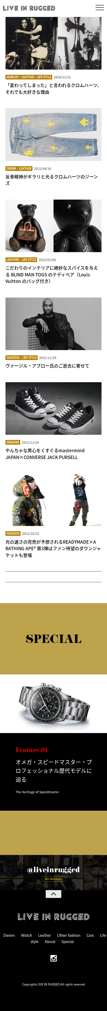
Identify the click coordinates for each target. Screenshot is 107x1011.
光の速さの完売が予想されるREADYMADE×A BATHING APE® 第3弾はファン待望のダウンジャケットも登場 (53, 548)
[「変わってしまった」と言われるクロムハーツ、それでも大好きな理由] (53, 43)
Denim (11, 168)
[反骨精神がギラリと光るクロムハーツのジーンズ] (53, 134)
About (50, 941)
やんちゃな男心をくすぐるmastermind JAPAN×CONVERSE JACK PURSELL (45, 453)
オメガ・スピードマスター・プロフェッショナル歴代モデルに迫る (54, 770)
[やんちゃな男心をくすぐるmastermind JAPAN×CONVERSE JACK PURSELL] (53, 408)
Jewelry (12, 77)
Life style (44, 77)
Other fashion (68, 935)
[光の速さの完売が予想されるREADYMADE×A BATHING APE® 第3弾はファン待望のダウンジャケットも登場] (53, 499)
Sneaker (12, 442)
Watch (26, 935)
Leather (28, 77)
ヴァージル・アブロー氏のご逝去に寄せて (47, 365)
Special (68, 941)
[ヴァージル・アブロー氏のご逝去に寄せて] (53, 323)
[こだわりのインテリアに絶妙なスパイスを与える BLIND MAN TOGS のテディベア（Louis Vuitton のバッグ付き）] (53, 226)
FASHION (12, 357)
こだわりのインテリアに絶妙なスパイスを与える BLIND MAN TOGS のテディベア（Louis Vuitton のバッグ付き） (51, 274)
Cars (90, 935)
